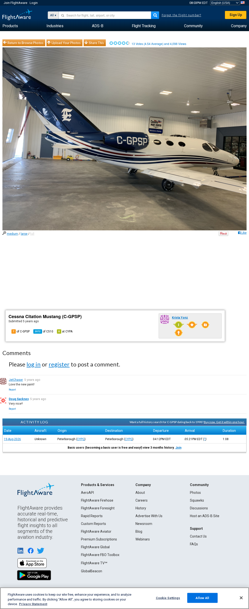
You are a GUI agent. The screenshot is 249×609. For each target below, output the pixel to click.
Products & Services (97, 485)
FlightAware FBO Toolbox (100, 555)
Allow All (202, 598)
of (44, 331)
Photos (195, 493)
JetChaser (16, 380)
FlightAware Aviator (96, 531)
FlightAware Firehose (97, 500)
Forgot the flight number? (181, 15)
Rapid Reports (92, 516)
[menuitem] (10, 26)
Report (12, 389)
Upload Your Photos (66, 43)
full (32, 233)
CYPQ (81, 439)
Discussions (199, 508)
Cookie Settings (168, 598)
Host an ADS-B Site (204, 516)
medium (12, 233)
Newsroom (143, 524)
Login (34, 3)
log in (34, 364)
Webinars (142, 539)
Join (178, 447)
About (140, 493)
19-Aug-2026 (12, 439)
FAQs (194, 544)
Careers (141, 500)
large (24, 233)
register (59, 364)
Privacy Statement (33, 604)
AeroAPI (87, 493)
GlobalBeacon (91, 571)
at (65, 331)
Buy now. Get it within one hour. (224, 422)
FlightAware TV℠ (94, 563)
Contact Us (198, 536)
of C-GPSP (21, 331)
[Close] (241, 597)
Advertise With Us (148, 516)
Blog (138, 531)
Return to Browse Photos (25, 43)
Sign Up (236, 15)
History (140, 508)
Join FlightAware (15, 3)
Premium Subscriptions (99, 539)
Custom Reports (93, 524)
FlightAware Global (95, 547)
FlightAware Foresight (98, 508)
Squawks (197, 500)
